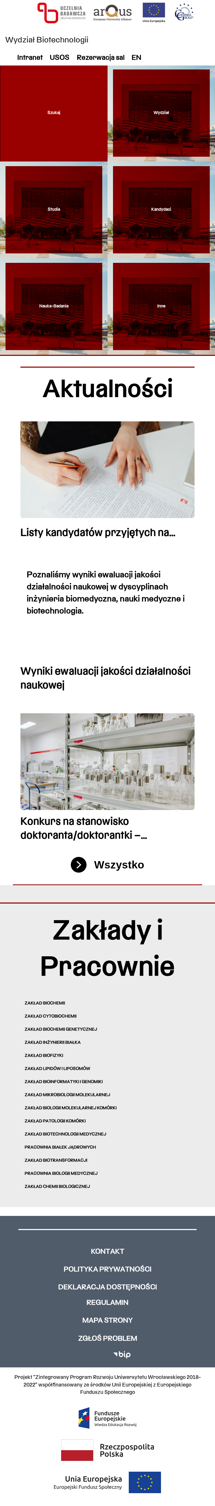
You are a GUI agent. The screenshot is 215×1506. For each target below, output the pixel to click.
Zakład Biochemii (45, 1003)
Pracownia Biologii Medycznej (61, 1174)
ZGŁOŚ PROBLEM (107, 1339)
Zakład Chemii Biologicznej (57, 1187)
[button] (54, 113)
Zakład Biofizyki (44, 1056)
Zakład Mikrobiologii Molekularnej (67, 1095)
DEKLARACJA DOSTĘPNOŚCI (107, 1288)
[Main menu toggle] (202, 149)
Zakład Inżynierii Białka (53, 1043)
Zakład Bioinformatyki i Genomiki (64, 1082)
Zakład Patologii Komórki (55, 1121)
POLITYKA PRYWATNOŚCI (108, 1270)
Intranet (30, 58)
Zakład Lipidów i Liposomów (57, 1069)
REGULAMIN (107, 1303)
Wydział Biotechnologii (46, 40)
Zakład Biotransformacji (56, 1160)
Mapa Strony (107, 1321)
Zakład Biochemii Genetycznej (61, 1029)
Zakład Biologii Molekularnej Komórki (71, 1108)
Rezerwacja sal (101, 58)
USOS (59, 58)
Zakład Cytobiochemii (51, 1016)
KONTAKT (107, 1252)
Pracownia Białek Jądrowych (60, 1147)
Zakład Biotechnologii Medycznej (65, 1134)
